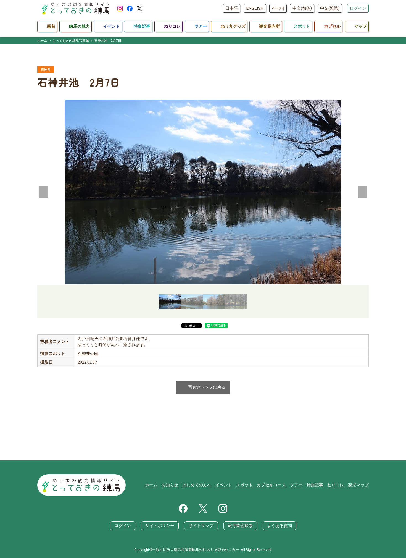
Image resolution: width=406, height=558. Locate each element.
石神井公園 (88, 353)
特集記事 (315, 485)
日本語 (231, 8)
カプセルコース (271, 485)
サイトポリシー (159, 526)
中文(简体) (302, 8)
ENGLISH (254, 8)
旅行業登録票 (240, 526)
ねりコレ (335, 485)
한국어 (278, 8)
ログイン (358, 8)
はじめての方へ (196, 485)
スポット (244, 485)
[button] (43, 192)
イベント (223, 485)
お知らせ (170, 485)
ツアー (296, 485)
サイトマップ (201, 526)
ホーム (151, 485)
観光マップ (358, 485)
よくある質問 (279, 526)
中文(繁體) (329, 8)
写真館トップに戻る (203, 387)
